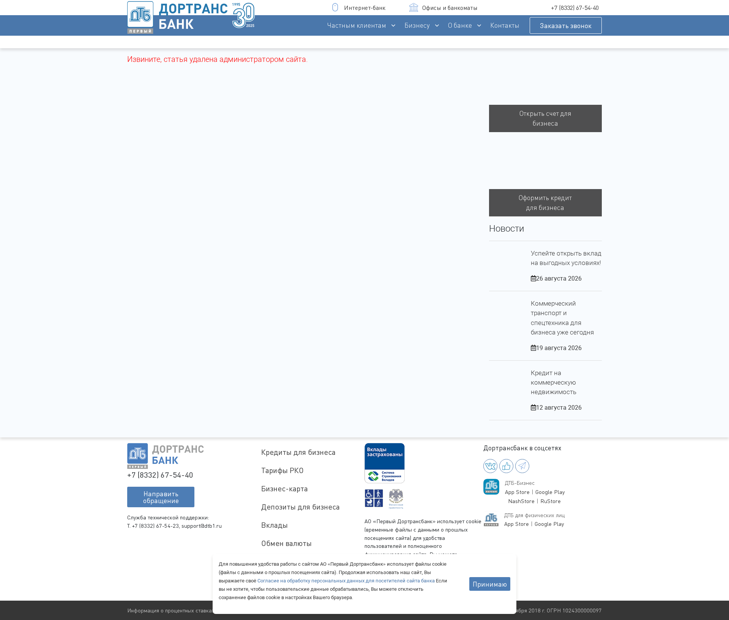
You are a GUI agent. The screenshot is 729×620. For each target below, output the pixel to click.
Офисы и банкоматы (450, 7)
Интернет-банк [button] (364, 7)
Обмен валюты (286, 543)
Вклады (274, 525)
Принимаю (490, 584)
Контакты (504, 25)
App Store (517, 492)
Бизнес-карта (284, 488)
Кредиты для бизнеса (298, 452)
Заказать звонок (566, 25)
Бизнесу (417, 25)
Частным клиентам (356, 25)
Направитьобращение (161, 497)
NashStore (521, 501)
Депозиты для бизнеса (300, 506)
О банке (460, 25)
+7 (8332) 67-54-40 (575, 7)
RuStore (550, 501)
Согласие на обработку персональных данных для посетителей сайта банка (346, 581)
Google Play (550, 492)
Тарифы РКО (282, 470)
